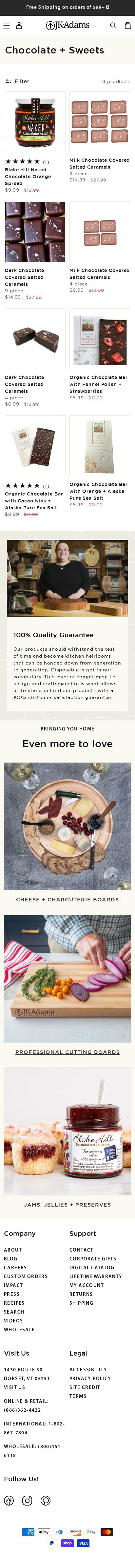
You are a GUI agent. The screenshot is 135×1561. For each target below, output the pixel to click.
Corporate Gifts (93, 1259)
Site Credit (84, 1387)
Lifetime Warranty (96, 1277)
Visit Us (14, 1387)
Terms (78, 1396)
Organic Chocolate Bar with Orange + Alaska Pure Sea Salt (98, 491)
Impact (13, 1285)
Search (14, 1312)
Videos (13, 1321)
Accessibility (88, 1370)
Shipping (81, 1303)
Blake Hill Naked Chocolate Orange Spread (28, 176)
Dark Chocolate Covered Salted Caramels (24, 280)
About (13, 1250)
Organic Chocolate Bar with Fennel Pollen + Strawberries (98, 384)
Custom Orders (26, 1277)
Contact (81, 1250)
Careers (15, 1268)
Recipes (14, 1303)
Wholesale (19, 1330)
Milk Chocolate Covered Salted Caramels (99, 167)
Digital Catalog (92, 1268)
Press (12, 1294)
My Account (86, 1285)
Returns (81, 1294)
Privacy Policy (90, 1379)
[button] (113, 25)
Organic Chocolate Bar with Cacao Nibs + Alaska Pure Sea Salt (34, 500)
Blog (11, 1259)
